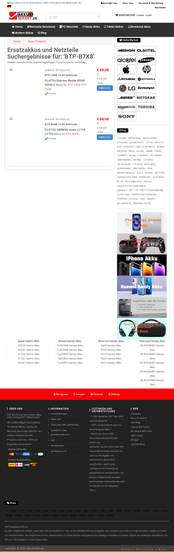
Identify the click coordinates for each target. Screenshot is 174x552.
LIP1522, (140, 151)
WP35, (132, 151)
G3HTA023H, (139, 168)
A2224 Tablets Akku (29, 345)
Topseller (136, 413)
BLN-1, (140, 173)
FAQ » (92, 490)
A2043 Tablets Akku (29, 350)
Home (18, 26)
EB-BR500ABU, (124, 168)
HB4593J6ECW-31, (126, 173)
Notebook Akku (141, 26)
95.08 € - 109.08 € (123, 511)
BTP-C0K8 (73, 84)
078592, (158, 151)
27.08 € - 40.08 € (41, 511)
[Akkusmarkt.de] (25, 15)
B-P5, (119, 146)
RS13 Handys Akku (111, 354)
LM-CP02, (133, 199)
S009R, (149, 151)
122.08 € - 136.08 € (160, 511)
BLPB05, (161, 146)
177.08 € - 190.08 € (68, 515)
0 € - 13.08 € (10, 511)
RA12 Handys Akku (111, 362)
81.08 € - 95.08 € (107, 511)
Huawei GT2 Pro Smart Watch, (131, 186)
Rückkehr (160, 7)
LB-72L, (149, 142)
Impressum (57, 446)
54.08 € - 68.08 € (74, 511)
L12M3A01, (142, 155)
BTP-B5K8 (72, 134)
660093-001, (145, 177)
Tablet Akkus (114, 26)
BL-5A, (132, 155)
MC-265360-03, (124, 203)
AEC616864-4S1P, (133, 181)
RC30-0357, (129, 146)
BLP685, (149, 173)
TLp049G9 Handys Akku (70, 354)
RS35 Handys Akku (111, 350)
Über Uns (128, 3)
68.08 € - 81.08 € (90, 511)
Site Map (136, 422)
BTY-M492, (122, 142)
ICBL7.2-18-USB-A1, (145, 146)
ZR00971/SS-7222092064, (144, 194)
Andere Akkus (24, 32)
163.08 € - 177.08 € (50, 515)
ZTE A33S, (138, 164)
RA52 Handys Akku (111, 345)
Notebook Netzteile (141, 431)
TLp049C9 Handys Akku (70, 362)
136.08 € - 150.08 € (13, 515)
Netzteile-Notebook (42, 26)
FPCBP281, (122, 199)
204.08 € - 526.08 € (105, 515)
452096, (151, 199)
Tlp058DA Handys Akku (69, 358)
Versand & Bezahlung (150, 3)
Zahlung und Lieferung (64, 425)
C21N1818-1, (159, 177)
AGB (53, 440)
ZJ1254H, (122, 138)
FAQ (163, 549)
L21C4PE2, (148, 160)
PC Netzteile (70, 26)
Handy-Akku (92, 26)
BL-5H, (120, 181)
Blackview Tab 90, (142, 203)
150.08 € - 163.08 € (32, 515)
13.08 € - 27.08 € (25, 511)
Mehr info (104, 88)
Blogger (135, 439)
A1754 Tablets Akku (29, 354)
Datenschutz (59, 451)
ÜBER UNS (56, 419)
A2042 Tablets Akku (29, 362)
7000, (150, 168)
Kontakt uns (110, 3)
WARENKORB (127, 15)
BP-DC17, (159, 142)
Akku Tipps (137, 435)
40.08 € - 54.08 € (58, 511)
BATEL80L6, (150, 164)
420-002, (148, 181)
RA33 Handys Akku (111, 358)
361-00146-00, (124, 164)
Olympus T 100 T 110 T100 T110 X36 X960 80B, (140, 190)
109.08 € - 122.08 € (141, 511)
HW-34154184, (150, 138)
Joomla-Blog (138, 444)
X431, (142, 199)
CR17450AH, (156, 155)
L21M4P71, (122, 155)
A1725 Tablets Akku (29, 358)
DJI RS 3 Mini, (123, 194)
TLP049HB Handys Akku (70, 345)
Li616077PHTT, (136, 142)
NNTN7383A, (134, 138)
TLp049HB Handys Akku (70, 350)
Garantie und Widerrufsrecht (60, 432)
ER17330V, (160, 173)
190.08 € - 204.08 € (87, 515)
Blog (43, 32)
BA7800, (137, 160)
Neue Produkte (37, 41)
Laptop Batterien (140, 427)
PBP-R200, (122, 151)
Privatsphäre (59, 414)
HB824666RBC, (124, 160)
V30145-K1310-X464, (127, 177)
